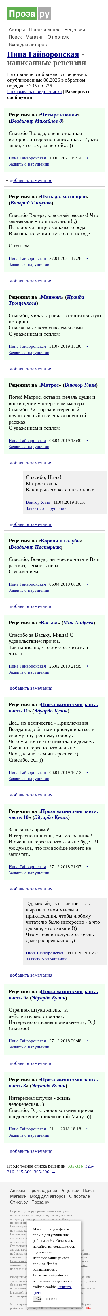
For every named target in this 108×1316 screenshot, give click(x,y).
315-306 (24, 1172)
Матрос (50, 385)
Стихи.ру (19, 1202)
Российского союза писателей (62, 1308)
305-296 (41, 1172)
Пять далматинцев (63, 197)
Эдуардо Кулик (51, 711)
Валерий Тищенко (31, 203)
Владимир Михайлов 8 (36, 121)
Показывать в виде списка (34, 91)
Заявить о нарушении (29, 164)
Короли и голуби (60, 541)
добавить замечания (31, 180)
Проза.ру (40, 1202)
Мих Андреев (78, 622)
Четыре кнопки (59, 115)
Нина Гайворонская (43, 54)
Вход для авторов (28, 44)
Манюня (51, 297)
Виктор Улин (80, 385)
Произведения (44, 29)
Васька (49, 622)
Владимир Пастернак (35, 547)
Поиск (15, 37)
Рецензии (75, 29)
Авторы (17, 29)
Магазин (34, 37)
